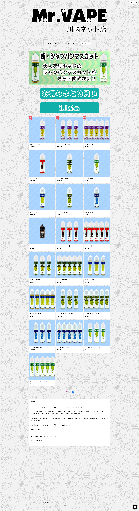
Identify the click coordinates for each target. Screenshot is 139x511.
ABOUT (56, 43)
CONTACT (75, 43)
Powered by (67, 508)
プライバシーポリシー (35, 502)
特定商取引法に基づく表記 (49, 502)
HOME (49, 43)
